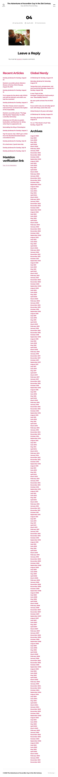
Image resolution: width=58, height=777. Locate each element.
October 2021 (34, 258)
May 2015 (33, 421)
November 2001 (35, 762)
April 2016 (33, 398)
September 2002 (35, 741)
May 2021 (33, 269)
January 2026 (34, 150)
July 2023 (33, 214)
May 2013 (33, 472)
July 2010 (33, 544)
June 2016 (33, 394)
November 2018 (35, 332)
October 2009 (34, 563)
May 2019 (33, 320)
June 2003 (33, 722)
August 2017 (34, 364)
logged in (19, 59)
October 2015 (34, 411)
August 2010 (34, 542)
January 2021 (34, 277)
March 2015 (34, 426)
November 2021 (35, 256)
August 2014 (34, 440)
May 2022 (33, 244)
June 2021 (33, 267)
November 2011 (35, 510)
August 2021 (34, 263)
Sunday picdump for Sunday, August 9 (15, 102)
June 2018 (33, 343)
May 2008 (33, 599)
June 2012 (33, 495)
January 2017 (34, 379)
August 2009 (34, 567)
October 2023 (34, 208)
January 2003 (34, 732)
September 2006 (35, 641)
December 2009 (35, 559)
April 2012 (33, 500)
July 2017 (33, 366)
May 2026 (33, 142)
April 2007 (33, 626)
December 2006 (35, 635)
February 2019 (34, 326)
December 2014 (35, 432)
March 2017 (34, 375)
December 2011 (35, 508)
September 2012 (35, 489)
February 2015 (34, 428)
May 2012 (33, 497)
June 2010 (33, 546)
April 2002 (33, 751)
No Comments (41, 23)
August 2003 (34, 717)
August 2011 (34, 516)
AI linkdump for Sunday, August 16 (41, 114)
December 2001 (35, 760)
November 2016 (35, 383)
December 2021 (35, 254)
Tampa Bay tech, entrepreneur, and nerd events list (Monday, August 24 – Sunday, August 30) (42, 88)
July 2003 (33, 720)
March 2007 (34, 629)
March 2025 (34, 172)
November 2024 (35, 180)
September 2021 (35, 260)
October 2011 (34, 512)
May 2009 (33, 574)
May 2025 (33, 167)
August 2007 (34, 618)
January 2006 (34, 658)
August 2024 (34, 186)
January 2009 (34, 582)
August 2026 (34, 136)
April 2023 (33, 220)
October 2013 (34, 461)
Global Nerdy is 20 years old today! (41, 111)
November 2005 (35, 662)
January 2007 (34, 633)
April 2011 (33, 525)
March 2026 (34, 146)
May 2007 (33, 624)
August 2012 (34, 491)
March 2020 (34, 299)
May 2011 (33, 523)
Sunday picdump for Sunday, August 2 (15, 130)
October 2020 (34, 284)
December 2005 (35, 660)
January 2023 (34, 227)
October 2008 (34, 588)
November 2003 (35, 711)
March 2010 (34, 552)
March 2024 (34, 197)
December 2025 (35, 153)
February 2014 (35, 453)
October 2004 (34, 690)
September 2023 (35, 210)
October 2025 (34, 157)
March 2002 (34, 753)
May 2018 (33, 345)
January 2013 (34, 481)
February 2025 (35, 174)
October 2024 (34, 182)
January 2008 (34, 607)
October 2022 (34, 233)
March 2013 (34, 476)
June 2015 (33, 419)
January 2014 (34, 455)
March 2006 (34, 654)
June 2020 (33, 292)
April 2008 (33, 601)
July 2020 (33, 290)
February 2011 (34, 529)
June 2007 (33, 622)
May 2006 (33, 650)
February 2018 (35, 351)
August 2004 (34, 694)
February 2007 (35, 631)
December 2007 (35, 610)
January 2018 (34, 354)
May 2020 (33, 294)
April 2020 (33, 296)
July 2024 (33, 189)
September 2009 (35, 565)
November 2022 (35, 231)
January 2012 (34, 506)
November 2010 (35, 536)
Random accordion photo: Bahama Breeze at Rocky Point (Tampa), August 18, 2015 (14, 85)
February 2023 (35, 225)
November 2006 (35, 637)
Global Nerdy (39, 73)
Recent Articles (13, 73)
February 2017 (34, 377)
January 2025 (34, 176)
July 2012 (33, 493)
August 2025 (34, 161)
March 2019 (34, 324)
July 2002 (33, 745)
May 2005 (33, 675)
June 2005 (33, 673)
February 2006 (35, 656)
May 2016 (33, 396)
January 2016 (34, 404)
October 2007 (34, 614)
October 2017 (34, 360)
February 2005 (35, 682)
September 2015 (35, 413)
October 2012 (34, 487)
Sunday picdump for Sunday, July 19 (14, 147)
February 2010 (35, 555)
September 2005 (35, 667)
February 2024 (35, 199)
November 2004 (35, 688)
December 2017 (35, 356)
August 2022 (34, 237)
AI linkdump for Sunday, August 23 (41, 78)
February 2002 (35, 756)
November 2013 (35, 459)
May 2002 (33, 749)
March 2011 (33, 527)
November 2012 (35, 485)
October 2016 (34, 385)
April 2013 (33, 474)
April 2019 (33, 322)
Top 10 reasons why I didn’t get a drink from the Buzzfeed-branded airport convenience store (15, 135)
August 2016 (34, 390)
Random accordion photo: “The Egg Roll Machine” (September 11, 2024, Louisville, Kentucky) (14, 115)
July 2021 (33, 265)
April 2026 (33, 144)
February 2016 (34, 402)
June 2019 (33, 318)
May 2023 (33, 218)
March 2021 (34, 273)
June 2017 (33, 368)
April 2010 (33, 550)
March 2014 (34, 451)
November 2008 (35, 586)
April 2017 (33, 373)
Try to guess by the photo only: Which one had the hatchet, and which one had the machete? (15, 97)
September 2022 (35, 235)
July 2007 (33, 620)
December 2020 (35, 280)
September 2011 (35, 514)
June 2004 (33, 698)
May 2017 (33, 371)
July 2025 (33, 163)
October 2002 (34, 739)
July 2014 (33, 442)
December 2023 (35, 203)
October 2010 (34, 538)
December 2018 (35, 330)
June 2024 (33, 191)
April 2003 (33, 726)
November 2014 (35, 434)
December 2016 (35, 381)
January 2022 (34, 252)
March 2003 (34, 728)
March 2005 (34, 679)
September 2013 (35, 464)
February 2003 (35, 730)
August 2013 (34, 466)
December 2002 (35, 734)
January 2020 (34, 303)
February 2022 (35, 250)
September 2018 (35, 337)
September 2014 (35, 438)
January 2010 (34, 557)
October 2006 (34, 639)
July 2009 (33, 569)
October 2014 (34, 436)
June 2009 (33, 571)
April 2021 (33, 271)
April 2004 (33, 703)
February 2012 (34, 504)
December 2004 (35, 686)
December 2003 (35, 709)
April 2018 (33, 347)
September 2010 (35, 540)
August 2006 (34, 643)
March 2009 (34, 578)
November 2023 (35, 205)
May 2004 (33, 701)
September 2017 (35, 362)
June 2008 (33, 597)
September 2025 (35, 159)
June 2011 (33, 521)
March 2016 (34, 400)
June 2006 (33, 648)
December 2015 (35, 406)
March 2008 (34, 603)
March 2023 (34, 222)
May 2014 (33, 447)
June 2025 (33, 165)
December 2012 (35, 483)
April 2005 (33, 677)
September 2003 (35, 715)
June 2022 (33, 241)
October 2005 (34, 665)
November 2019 (35, 307)
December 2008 (35, 584)
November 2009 (35, 561)
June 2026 (33, 140)
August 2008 (34, 593)
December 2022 (35, 229)
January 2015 (34, 430)
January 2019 (34, 328)
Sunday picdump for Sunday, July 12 (14, 151)
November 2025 (35, 155)
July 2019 (33, 315)
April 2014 (33, 449)
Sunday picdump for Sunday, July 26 (14, 141)
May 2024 (33, 193)
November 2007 (35, 612)
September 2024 (35, 184)
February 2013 (34, 478)
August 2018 (34, 339)
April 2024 (33, 195)
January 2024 (34, 201)
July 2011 (33, 519)
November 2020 (35, 282)
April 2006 (33, 652)
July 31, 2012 (30, 23)
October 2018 (34, 335)
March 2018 (34, 349)
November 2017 (35, 358)
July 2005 (33, 671)
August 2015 (34, 415)
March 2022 (34, 248)
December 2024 (35, 178)
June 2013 (33, 470)
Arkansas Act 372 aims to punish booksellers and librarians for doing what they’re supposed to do (14, 122)
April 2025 (33, 170)
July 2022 (33, 239)
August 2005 (34, 669)
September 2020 (35, 286)
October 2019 (34, 309)
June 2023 (33, 216)
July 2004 (33, 696)
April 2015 (33, 423)
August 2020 (34, 288)
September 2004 (35, 692)
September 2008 (35, 591)
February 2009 (35, 580)
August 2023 (34, 212)
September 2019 (35, 311)
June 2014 (33, 445)
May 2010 (33, 548)
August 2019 (34, 313)
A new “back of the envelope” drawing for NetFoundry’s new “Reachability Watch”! (42, 95)
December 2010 (35, 533)
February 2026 (35, 148)
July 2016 (33, 392)
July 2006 (33, 646)
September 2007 (35, 616)
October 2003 (34, 713)
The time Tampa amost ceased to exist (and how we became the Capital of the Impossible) (15, 107)
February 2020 (35, 301)
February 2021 (34, 275)
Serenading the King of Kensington (14, 127)
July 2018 (33, 341)
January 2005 (34, 684)
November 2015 (35, 409)
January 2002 (34, 758)
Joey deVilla (19, 23)
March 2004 (34, 705)
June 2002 (33, 747)
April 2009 (33, 576)
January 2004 (34, 707)
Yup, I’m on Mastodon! (9, 165)
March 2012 (34, 502)
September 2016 (35, 387)
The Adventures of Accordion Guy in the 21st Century (29, 3)
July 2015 (33, 417)
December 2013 (35, 457)
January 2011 (34, 531)
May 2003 (33, 724)
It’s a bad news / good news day (13, 144)
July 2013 (33, 468)
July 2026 (33, 138)
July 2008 (33, 595)
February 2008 (35, 605)
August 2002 (34, 743)
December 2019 (35, 305)
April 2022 (33, 246)
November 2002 (35, 737)
